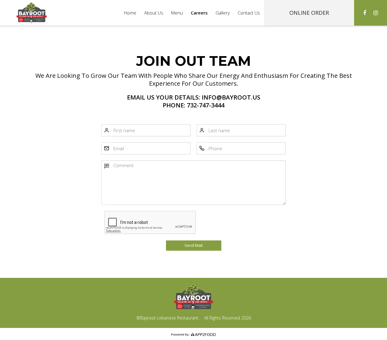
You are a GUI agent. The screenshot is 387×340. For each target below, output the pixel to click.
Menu (177, 13)
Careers (199, 13)
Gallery (223, 13)
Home (130, 13)
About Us (153, 13)
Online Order (309, 12)
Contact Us (249, 13)
